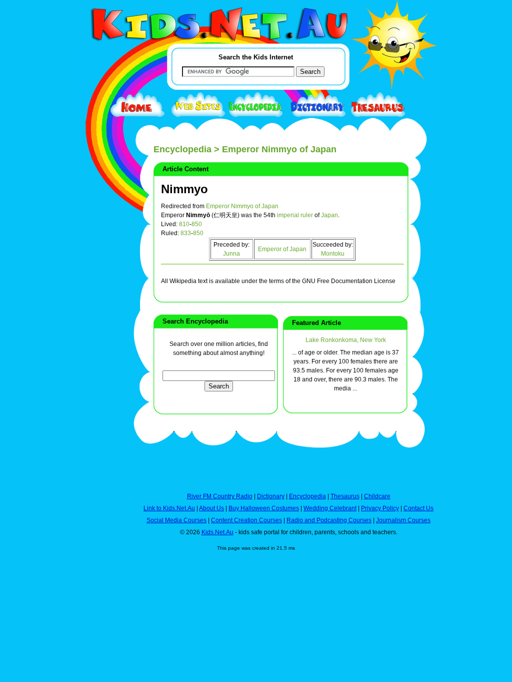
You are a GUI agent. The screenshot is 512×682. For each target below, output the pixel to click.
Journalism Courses (403, 520)
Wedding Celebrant (330, 508)
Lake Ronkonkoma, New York (346, 340)
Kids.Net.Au (218, 532)
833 (185, 233)
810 (184, 224)
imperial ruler (295, 215)
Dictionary (270, 496)
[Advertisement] (98, 365)
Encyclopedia (183, 149)
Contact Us (419, 508)
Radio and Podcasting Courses (329, 520)
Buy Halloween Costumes (263, 508)
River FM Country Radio (219, 496)
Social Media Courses (176, 520)
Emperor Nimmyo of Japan (242, 206)
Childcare (377, 496)
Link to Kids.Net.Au (169, 508)
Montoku (332, 253)
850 (197, 224)
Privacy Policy (380, 508)
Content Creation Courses (246, 520)
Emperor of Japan (282, 249)
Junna (231, 253)
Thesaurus (345, 496)
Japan (329, 215)
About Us (211, 508)
